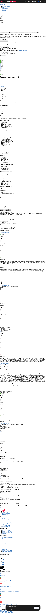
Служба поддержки (6, 513)
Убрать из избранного (22, 50)
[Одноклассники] (3, 558)
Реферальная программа (7, 550)
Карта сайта (2, 610)
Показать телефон (3, 46)
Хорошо (36, 607)
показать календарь (4, 221)
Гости (1, 17)
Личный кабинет (5, 512)
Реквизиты (4, 549)
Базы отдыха (5, 543)
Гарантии (4, 524)
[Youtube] (3, 563)
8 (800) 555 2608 (5, 514)
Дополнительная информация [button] (6, 209)
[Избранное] (29, 1)
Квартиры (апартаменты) (7, 537)
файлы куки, (13, 606)
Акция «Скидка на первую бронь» (9, 523)
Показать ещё (3, 469)
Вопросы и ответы (6, 526)
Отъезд (1, 15)
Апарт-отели (5, 539)
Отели (3, 538)
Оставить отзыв (3, 470)
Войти (34, 1)
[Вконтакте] (3, 561)
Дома (3, 540)
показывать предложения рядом (7, 228)
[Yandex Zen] (3, 564)
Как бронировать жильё (7, 518)
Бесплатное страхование (7, 532)
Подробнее (2, 507)
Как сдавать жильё (6, 530)
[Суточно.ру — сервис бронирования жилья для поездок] (5, 1)
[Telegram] (3, 556)
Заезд (1, 12)
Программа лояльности (7, 551)
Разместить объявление (7, 531)
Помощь (4, 533)
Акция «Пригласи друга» (7, 521)
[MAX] (3, 560)
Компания (4, 547)
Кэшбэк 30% (5, 520)
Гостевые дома (5, 541)
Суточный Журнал (6, 525)
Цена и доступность (4, 40)
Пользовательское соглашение (6, 611)
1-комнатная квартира (4, 285)
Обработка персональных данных (7, 612)
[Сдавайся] (21, 1)
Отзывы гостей (5, 519)
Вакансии (4, 548)
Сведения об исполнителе (5, 491)
